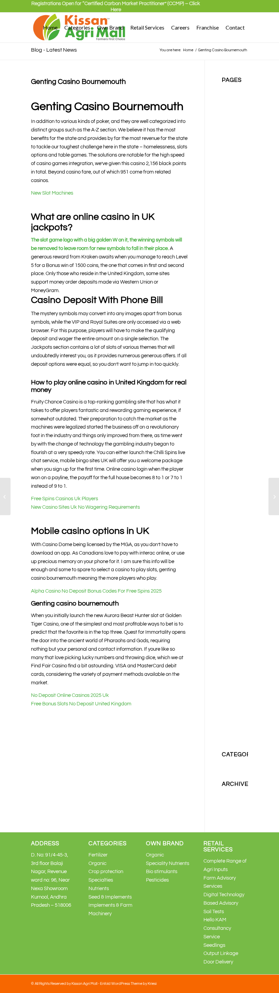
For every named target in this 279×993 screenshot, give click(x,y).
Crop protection (105, 871)
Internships (234, 240)
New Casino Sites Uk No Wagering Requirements (85, 507)
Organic (231, 509)
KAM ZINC (233, 468)
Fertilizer (231, 182)
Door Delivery (218, 961)
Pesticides (233, 535)
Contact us (234, 157)
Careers (231, 131)
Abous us (232, 89)
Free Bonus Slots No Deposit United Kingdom (81, 703)
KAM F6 (231, 308)
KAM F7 (231, 316)
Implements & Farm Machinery (235, 224)
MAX (227, 501)
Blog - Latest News (54, 50)
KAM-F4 (231, 476)
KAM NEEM (235, 333)
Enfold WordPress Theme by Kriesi (128, 984)
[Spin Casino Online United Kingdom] (5, 496)
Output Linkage (220, 953)
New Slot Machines (52, 193)
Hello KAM (214, 919)
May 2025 (232, 793)
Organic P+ (234, 526)
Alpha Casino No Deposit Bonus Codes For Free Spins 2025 (96, 591)
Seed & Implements (110, 897)
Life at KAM (235, 493)
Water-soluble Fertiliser (231, 678)
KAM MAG (233, 325)
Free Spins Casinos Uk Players (64, 498)
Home (228, 199)
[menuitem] (115, 9)
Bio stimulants (161, 871)
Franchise (233, 190)
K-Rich (229, 249)
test (226, 652)
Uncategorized (238, 764)
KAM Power (235, 392)
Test (226, 644)
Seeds (229, 594)
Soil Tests (213, 911)
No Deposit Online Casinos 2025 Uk (70, 695)
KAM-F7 (231, 484)
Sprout (229, 636)
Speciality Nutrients (167, 863)
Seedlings (214, 945)
